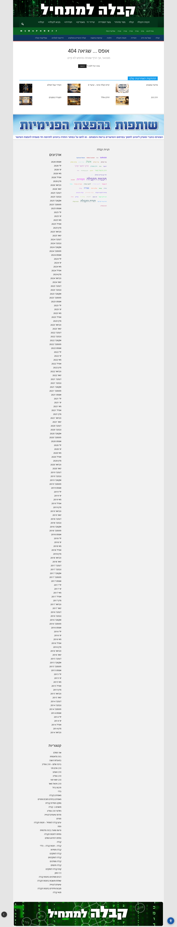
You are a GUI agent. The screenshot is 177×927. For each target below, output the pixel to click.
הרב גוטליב (57, 776)
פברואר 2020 (55, 464)
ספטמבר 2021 (55, 390)
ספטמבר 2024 (55, 251)
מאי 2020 (57, 453)
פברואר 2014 (55, 732)
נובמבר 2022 (56, 336)
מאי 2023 (57, 313)
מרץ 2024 (57, 274)
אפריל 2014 (56, 724)
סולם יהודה (94, 188)
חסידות (69, 22)
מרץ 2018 (57, 554)
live (97, 157)
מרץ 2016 (57, 647)
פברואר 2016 (55, 651)
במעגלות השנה (55, 760)
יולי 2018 (57, 538)
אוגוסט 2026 (56, 161)
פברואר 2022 (55, 371)
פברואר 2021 (55, 418)
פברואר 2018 (55, 557)
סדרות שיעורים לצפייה (52, 814)
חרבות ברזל (56, 787)
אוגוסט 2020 (56, 441)
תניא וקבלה (76, 201)
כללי (59, 791)
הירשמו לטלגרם (58, 38)
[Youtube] (21, 31)
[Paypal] (37, 31)
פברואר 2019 (55, 511)
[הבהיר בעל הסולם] (25, 88)
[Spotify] (29, 31)
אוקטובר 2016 (55, 620)
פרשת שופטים (152, 85)
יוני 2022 (57, 356)
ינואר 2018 (56, 561)
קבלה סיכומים (56, 865)
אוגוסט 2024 (56, 255)
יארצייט (73, 180)
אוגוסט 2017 (56, 581)
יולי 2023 (57, 305)
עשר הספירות (104, 22)
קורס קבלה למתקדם (53, 869)
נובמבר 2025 (56, 196)
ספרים (58, 818)
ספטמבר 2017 (55, 577)
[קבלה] (88, 8)
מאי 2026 (57, 173)
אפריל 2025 (56, 224)
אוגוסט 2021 (56, 394)
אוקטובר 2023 (55, 293)
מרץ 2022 (57, 367)
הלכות (109, 38)
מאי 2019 (57, 499)
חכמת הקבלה (143, 22)
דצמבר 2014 (56, 701)
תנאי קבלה (57, 892)
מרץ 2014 (57, 728)
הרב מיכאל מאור (55, 783)
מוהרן (105, 188)
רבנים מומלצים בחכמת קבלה (50, 877)
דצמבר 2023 (56, 286)
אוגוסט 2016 (56, 627)
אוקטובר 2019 (55, 480)
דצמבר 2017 (56, 565)
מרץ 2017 (57, 600)
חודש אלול (105, 97)
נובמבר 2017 (56, 569)
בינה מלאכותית (55, 756)
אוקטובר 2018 (55, 526)
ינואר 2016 (56, 654)
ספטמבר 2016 (55, 623)
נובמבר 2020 (56, 429)
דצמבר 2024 (56, 239)
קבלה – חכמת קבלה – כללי (50, 845)
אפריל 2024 (56, 270)
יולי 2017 (57, 585)
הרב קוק (154, 97)
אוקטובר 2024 (55, 247)
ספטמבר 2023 (55, 297)
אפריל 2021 (56, 410)
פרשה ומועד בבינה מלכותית (50, 830)
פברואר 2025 (55, 231)
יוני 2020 (57, 449)
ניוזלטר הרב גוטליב (54, 811)
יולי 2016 (57, 631)
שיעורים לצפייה (55, 884)
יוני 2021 (57, 402)
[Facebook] (56, 31)
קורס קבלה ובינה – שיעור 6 (98, 85)
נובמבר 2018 (56, 522)
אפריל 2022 (56, 363)
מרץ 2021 (57, 414)
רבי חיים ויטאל (103, 197)
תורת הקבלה (88, 201)
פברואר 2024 (55, 278)
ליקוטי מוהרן (87, 184)
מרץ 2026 (57, 181)
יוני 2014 (57, 720)
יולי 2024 (57, 259)
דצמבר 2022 (56, 332)
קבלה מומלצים (55, 861)
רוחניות (89, 197)
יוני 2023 (57, 309)
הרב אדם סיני (56, 768)
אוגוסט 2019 (56, 488)
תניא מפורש (104, 206)
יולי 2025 (57, 212)
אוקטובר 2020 (55, 433)
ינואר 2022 (56, 375)
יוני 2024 (57, 262)
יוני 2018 (57, 542)
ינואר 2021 (56, 422)
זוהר (78, 170)
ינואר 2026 (56, 189)
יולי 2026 (57, 165)
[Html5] (48, 31)
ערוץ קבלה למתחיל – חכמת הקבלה (47, 822)
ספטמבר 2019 (55, 484)
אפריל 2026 (56, 177)
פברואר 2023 (55, 324)
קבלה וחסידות (56, 849)
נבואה (100, 188)
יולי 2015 (57, 674)
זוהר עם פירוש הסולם (101, 175)
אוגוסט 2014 (56, 713)
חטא (92, 175)
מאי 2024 (57, 266)
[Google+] (52, 31)
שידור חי (91, 22)
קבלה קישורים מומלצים (77, 38)
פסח (59, 826)
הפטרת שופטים (55, 97)
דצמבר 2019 (56, 472)
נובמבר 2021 (56, 383)
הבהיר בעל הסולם (54, 85)
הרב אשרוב (56, 772)
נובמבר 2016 (56, 616)
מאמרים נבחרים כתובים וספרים (49, 799)
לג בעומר (104, 184)
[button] (22, 22)
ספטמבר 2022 (55, 344)
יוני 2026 (57, 169)
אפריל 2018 (56, 550)
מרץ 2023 (57, 321)
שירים (76, 197)
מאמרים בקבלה (55, 795)
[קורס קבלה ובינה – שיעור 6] (74, 88)
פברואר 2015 (55, 693)
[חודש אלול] (74, 100)
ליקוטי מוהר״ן (96, 184)
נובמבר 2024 (56, 243)
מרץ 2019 (57, 507)
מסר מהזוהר (119, 22)
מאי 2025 (57, 220)
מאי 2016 (57, 639)
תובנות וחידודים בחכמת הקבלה (49, 888)
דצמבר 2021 (56, 379)
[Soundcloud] (33, 31)
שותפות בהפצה (96, 38)
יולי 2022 (57, 352)
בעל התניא (81, 162)
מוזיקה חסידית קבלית (53, 803)
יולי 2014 (57, 717)
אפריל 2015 (56, 686)
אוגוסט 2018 (56, 534)
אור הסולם (57, 752)
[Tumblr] (25, 31)
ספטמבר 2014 (55, 709)
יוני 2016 (57, 635)
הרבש (91, 170)
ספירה (86, 188)
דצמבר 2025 (56, 193)
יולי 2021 (57, 398)
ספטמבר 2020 (55, 437)
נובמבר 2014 (56, 705)
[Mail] (41, 31)
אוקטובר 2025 (55, 200)
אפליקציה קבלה (41, 38)
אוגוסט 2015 (56, 670)
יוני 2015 (57, 678)
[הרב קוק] (122, 100)
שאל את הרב (146, 38)
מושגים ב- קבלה (55, 807)
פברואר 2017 (55, 604)
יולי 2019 (57, 491)
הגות (100, 166)
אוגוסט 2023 (56, 301)
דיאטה (105, 166)
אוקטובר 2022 (55, 340)
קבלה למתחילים (89, 192)
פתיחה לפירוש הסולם (53, 838)
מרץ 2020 (57, 460)
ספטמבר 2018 (55, 530)
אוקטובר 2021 (55, 387)
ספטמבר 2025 (55, 204)
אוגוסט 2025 (56, 208)
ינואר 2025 (56, 235)
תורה (72, 197)
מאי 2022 (57, 359)
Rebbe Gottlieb (91, 157)
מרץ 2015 (57, 689)
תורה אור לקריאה (102, 201)
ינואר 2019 (56, 515)
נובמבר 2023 (56, 290)
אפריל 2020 (56, 456)
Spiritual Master (80, 157)
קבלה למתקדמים (54, 857)
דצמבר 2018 (56, 519)
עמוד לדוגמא (150, 31)
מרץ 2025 (57, 227)
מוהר (71, 184)
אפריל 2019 (56, 503)
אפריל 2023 (56, 317)
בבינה (142, 31)
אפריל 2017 (56, 596)
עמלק (80, 188)
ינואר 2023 (56, 328)
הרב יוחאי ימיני (55, 779)
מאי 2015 (57, 682)
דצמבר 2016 (56, 612)
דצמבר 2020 (56, 425)
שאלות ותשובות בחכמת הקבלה (49, 880)
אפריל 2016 (56, 643)
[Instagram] (45, 31)
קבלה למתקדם (55, 853)
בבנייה (137, 31)
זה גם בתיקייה (84, 170)
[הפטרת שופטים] (25, 100)
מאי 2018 (57, 546)
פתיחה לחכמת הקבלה (52, 834)
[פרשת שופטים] (122, 88)
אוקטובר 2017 (55, 573)
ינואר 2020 (56, 468)
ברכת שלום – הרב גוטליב (51, 764)
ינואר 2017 (56, 608)
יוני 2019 (57, 495)
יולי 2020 (57, 445)
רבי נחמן (58, 873)
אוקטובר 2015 (55, 662)
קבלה (131, 22)
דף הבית (82, 66)
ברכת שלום (73, 162)
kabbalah (103, 158)
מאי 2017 (57, 592)
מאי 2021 (57, 406)
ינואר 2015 (56, 697)
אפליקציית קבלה (110, 31)
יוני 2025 (57, 216)
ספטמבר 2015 (55, 666)
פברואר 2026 (55, 185)
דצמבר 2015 (56, 658)
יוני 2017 (57, 588)
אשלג (88, 161)
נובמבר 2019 (56, 476)
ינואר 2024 (56, 282)
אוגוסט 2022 (56, 348)
